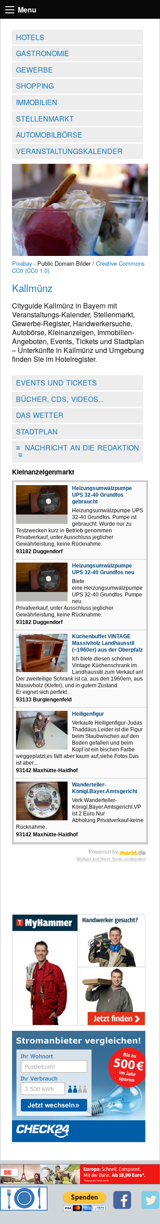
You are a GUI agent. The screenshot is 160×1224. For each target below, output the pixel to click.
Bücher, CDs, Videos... (60, 399)
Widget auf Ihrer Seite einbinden (111, 858)
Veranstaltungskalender (69, 151)
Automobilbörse (49, 135)
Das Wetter (40, 415)
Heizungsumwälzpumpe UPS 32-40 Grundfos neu (103, 569)
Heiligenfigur (88, 714)
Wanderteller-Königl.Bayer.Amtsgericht (104, 788)
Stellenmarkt (45, 118)
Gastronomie (42, 53)
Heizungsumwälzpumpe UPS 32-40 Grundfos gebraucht (102, 495)
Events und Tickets (56, 382)
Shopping (35, 86)
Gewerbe (34, 70)
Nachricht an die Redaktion (77, 451)
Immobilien (36, 102)
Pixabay (22, 263)
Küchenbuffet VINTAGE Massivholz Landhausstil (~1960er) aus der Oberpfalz (107, 643)
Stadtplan (37, 431)
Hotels (30, 37)
